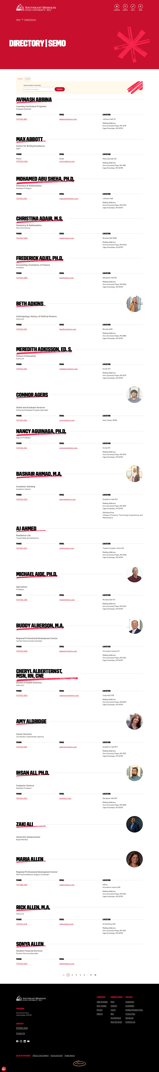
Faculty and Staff (57, 1055)
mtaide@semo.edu (67, 599)
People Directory (30, 19)
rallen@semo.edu (66, 924)
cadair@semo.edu (66, 238)
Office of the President (41, 1055)
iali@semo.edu (65, 798)
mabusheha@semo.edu (68, 198)
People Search (70, 1055)
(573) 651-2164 (21, 198)
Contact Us (20, 1033)
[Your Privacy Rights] (4, 1068)
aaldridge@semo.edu (68, 747)
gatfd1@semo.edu (66, 548)
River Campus (101, 1006)
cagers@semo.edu (67, 420)
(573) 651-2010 (21, 798)
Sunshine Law (130, 1022)
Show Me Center (116, 1022)
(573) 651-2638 (21, 651)
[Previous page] (63, 975)
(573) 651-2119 (21, 329)
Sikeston (100, 1014)
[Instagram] (21, 1041)
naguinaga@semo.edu (68, 448)
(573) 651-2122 (21, 369)
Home (18, 19)
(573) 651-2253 (21, 963)
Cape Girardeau (102, 1002)
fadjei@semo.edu (66, 278)
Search (20, 79)
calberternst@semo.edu (69, 695)
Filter (28, 79)
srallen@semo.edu (66, 963)
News (112, 1002)
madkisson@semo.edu (68, 369)
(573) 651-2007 (22, 499)
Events (113, 1010)
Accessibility (129, 1006)
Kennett (100, 1010)
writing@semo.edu (67, 161)
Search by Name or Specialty (32, 85)
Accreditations (116, 1018)
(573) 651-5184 (21, 420)
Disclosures (129, 1018)
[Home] (36, 7)
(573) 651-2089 (21, 278)
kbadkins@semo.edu (67, 329)
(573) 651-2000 (22, 1028)
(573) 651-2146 (21, 924)
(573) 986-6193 (21, 885)
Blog (112, 1014)
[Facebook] (17, 1041)
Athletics (114, 1006)
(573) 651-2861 (21, 119)
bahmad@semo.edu (67, 499)
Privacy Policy (130, 1014)
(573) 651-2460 (22, 161)
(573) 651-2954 (21, 695)
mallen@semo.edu (66, 885)
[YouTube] (28, 1041)
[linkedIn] (25, 1041)
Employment (129, 1002)
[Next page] (95, 975)
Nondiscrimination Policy (134, 1010)
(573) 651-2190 (21, 747)
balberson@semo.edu (68, 651)
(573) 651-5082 (22, 238)
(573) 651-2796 (21, 599)
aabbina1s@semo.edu (68, 119)
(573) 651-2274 (21, 548)
